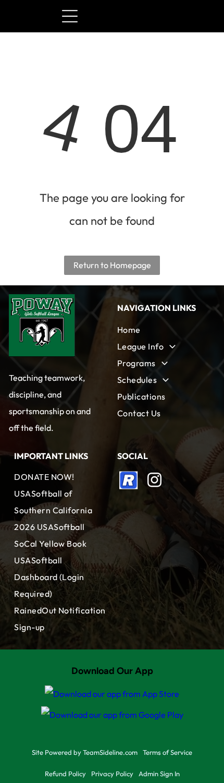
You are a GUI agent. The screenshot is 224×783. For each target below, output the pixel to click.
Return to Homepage (112, 265)
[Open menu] (70, 16)
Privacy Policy (112, 773)
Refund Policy (65, 773)
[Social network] (128, 481)
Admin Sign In (159, 773)
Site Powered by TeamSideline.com (85, 752)
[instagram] (154, 481)
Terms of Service (167, 752)
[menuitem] (163, 329)
